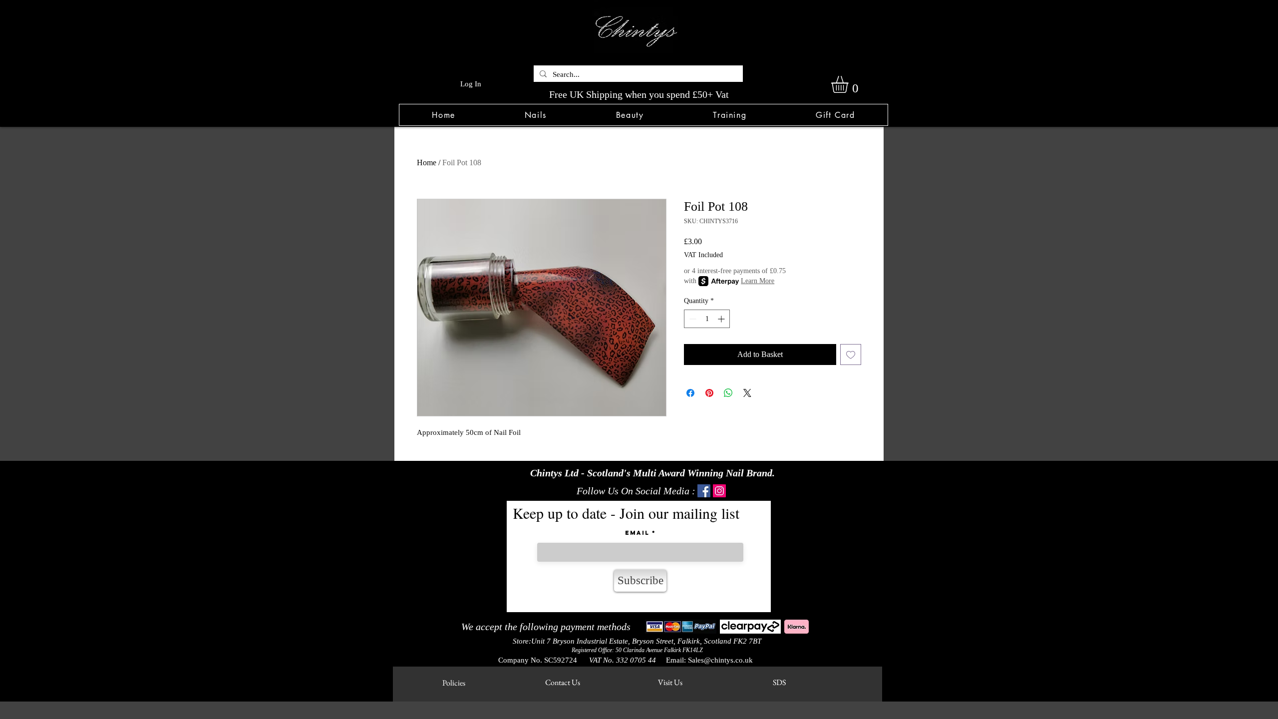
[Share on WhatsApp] (728, 393)
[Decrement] (691, 319)
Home (426, 162)
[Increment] (722, 319)
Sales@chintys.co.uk (720, 660)
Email (637, 532)
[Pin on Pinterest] (709, 393)
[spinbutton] (707, 319)
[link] (849, 84)
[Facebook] (703, 490)
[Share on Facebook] (690, 393)
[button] (535, 114)
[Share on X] (747, 393)
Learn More (757, 281)
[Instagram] (719, 490)
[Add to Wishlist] (850, 354)
